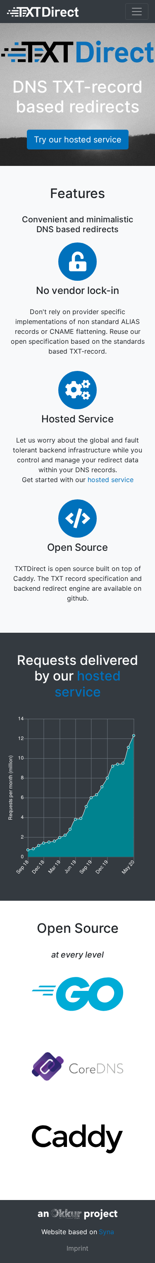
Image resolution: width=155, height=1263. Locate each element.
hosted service (111, 479)
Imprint (77, 1248)
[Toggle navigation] (136, 11)
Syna (106, 1232)
